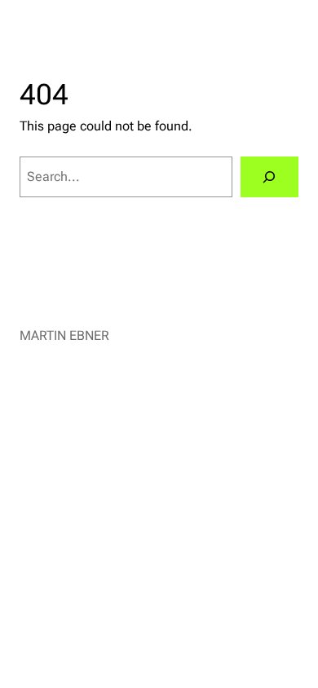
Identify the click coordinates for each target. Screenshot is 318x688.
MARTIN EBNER (64, 335)
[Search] (269, 177)
